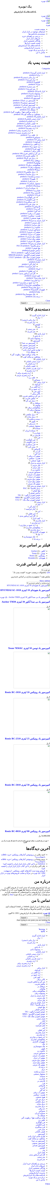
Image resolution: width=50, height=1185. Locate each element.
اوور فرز (36, 391)
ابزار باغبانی (40, 359)
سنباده (37, 428)
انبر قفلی (31, 514)
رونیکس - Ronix (37, 556)
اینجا (11, 894)
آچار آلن (32, 507)
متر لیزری (31, 331)
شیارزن (37, 433)
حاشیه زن (36, 470)
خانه (48, 572)
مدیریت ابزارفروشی (32, 48)
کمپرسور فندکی (29, 348)
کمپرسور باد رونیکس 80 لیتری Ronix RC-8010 (27, 831)
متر (39, 327)
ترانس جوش (35, 493)
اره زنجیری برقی (24, 373)
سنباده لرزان (30, 431)
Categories (46, 68)
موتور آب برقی (34, 456)
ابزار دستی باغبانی (33, 361)
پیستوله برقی (35, 410)
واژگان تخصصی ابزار (32, 41)
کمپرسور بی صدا (28, 343)
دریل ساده (31, 417)
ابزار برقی (41, 382)
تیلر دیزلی (36, 467)
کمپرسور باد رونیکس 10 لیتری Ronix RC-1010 (27, 692)
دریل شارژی (35, 530)
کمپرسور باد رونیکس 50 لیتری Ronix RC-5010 (27, 785)
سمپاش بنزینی (34, 472)
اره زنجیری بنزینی (23, 375)
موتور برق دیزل (34, 481)
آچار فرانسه (30, 509)
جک (38, 534)
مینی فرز (31, 447)
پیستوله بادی (35, 338)
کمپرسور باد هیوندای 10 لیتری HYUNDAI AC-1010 (25, 590)
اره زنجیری (31, 371)
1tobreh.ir (41, 864)
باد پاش (37, 336)
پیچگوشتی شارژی (33, 527)
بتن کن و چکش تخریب (31, 396)
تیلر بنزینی (36, 465)
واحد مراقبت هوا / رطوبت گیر (23, 354)
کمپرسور (36, 341)
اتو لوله (37, 384)
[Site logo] (45, 1)
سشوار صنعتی (34, 426)
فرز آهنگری (30, 440)
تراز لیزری (31, 322)
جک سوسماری (29, 537)
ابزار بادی (41, 334)
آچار (38, 504)
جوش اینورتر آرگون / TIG (29, 495)
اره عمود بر (35, 389)
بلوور (33, 421)
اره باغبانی (31, 364)
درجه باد (37, 539)
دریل (38, 412)
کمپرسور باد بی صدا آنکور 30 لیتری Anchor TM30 (26, 602)
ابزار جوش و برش (38, 486)
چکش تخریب (30, 398)
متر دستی (31, 329)
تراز (38, 318)
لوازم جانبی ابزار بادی (31, 350)
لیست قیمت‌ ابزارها (32, 43)
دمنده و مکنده (34, 419)
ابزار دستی (41, 502)
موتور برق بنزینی (33, 479)
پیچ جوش (36, 491)
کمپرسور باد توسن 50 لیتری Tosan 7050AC (29, 648)
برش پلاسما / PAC (31, 488)
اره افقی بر (35, 387)
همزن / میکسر (34, 458)
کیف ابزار (36, 518)
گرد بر (37, 451)
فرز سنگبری (30, 444)
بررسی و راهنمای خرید (31, 36)
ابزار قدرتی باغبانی (32, 368)
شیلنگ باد (31, 352)
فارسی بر (36, 435)
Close (48, 301)
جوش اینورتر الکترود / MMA (27, 497)
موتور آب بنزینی (34, 474)
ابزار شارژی (40, 521)
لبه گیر (37, 454)
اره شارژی (36, 523)
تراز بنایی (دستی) (28, 320)
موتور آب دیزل (34, 477)
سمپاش (37, 380)
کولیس (37, 325)
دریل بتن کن (30, 401)
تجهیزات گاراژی (39, 532)
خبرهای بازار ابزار (33, 39)
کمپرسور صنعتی (28, 345)
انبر (39, 511)
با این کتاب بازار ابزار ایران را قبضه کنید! (19, 864)
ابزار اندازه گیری (38, 315)
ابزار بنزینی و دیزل (37, 463)
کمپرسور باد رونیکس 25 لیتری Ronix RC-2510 (27, 738)
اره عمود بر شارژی (27, 525)
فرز (38, 438)
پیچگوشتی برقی (34, 408)
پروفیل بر (36, 403)
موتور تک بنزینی (34, 484)
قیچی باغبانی (30, 366)
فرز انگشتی (30, 442)
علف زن (32, 378)
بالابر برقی (36, 394)
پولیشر (37, 405)
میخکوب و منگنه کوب (31, 357)
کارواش (37, 449)
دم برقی (32, 424)
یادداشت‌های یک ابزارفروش (29, 45)
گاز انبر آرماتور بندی (27, 516)
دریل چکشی (30, 414)
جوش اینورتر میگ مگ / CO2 (27, 500)
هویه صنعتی (35, 461)
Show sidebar (45, 581)
